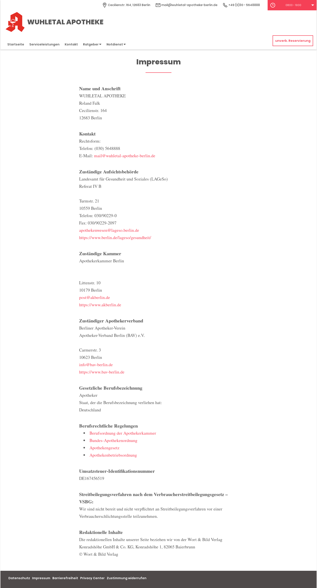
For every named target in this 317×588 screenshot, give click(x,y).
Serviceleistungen (44, 44)
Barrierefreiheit (65, 578)
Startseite (15, 44)
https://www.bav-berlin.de (101, 372)
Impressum (41, 578)
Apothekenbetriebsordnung (113, 455)
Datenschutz (19, 578)
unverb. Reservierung (293, 41)
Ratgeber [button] (91, 44)
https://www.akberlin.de (100, 305)
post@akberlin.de (94, 297)
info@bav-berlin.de (96, 364)
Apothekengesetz (104, 448)
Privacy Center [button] (92, 578)
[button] (292, 5)
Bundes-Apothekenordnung (113, 440)
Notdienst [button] (115, 44)
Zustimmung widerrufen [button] (126, 578)
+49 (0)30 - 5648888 (244, 5)
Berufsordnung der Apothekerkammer (122, 433)
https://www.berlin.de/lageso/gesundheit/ (115, 237)
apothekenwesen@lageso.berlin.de (109, 230)
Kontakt (71, 44)
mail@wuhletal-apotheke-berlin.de (189, 5)
